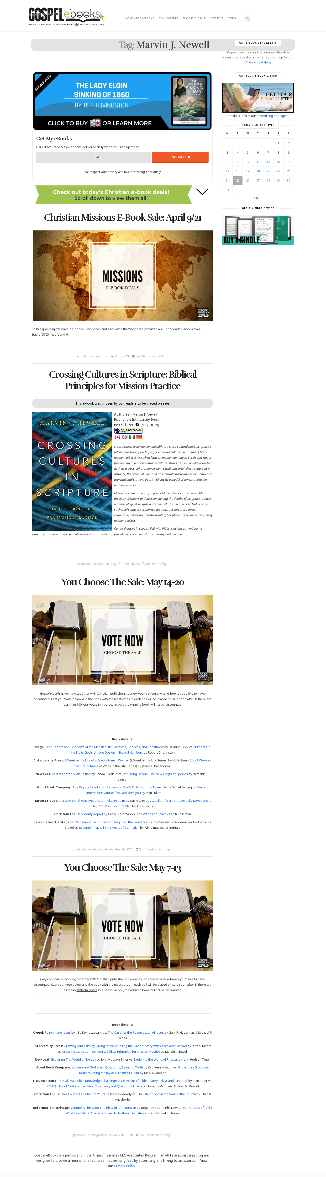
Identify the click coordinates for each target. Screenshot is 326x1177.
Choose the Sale (193, 18)
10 (227, 162)
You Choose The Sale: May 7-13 (122, 868)
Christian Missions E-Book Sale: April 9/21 (122, 218)
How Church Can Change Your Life (85, 1094)
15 (278, 162)
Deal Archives (168, 18)
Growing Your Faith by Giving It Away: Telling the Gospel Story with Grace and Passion (125, 1046)
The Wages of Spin (150, 814)
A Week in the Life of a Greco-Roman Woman (97, 760)
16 (288, 162)
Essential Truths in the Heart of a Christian (109, 827)
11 (237, 162)
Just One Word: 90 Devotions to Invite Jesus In (92, 800)
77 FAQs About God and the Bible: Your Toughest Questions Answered (96, 1086)
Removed (96, 356)
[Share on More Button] (156, 345)
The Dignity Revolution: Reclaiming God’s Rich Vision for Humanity (119, 787)
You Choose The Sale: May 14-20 (122, 582)
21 (268, 171)
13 (258, 162)
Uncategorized (97, 849)
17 (227, 171)
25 (237, 180)
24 (227, 180)
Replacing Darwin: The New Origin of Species (155, 774)
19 (247, 171)
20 (258, 171)
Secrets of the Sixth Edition (71, 774)
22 (278, 171)
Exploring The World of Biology (73, 1059)
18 (237, 171)
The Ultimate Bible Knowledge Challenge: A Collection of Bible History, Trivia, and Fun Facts (123, 1080)
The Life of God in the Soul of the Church (166, 1094)
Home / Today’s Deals (139, 18)
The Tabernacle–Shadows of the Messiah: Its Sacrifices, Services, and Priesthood (105, 747)
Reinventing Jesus (58, 1032)
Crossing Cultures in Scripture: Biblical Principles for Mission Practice (122, 380)
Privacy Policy (124, 1165)
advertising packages (272, 116)
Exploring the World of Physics (156, 1059)
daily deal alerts (260, 62)
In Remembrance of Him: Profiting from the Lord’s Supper (112, 822)
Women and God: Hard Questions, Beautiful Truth (107, 1067)
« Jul (256, 197)
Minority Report (92, 814)
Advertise (216, 18)
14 (268, 162)
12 (247, 162)
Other (231, 18)
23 (288, 171)
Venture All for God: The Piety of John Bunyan (103, 1107)
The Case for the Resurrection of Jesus (136, 1032)
